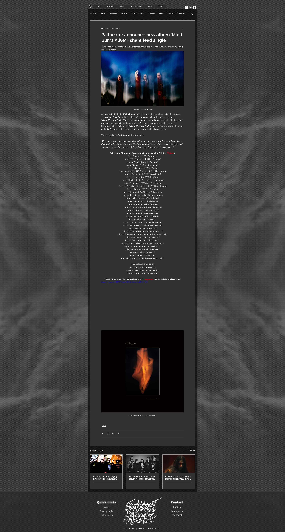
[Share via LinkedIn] (113, 433)
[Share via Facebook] (102, 433)
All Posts (93, 14)
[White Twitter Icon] (190, 7)
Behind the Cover (138, 14)
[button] (192, 14)
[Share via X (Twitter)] (108, 433)
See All (192, 450)
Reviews (124, 14)
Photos (161, 14)
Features (152, 14)
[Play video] (142, 304)
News (103, 14)
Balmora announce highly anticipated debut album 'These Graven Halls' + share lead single (106, 477)
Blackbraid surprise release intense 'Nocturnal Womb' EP (178, 477)
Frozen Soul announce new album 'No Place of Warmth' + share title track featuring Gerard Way (142, 477)
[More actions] (182, 28)
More (170, 14)
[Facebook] (194, 7)
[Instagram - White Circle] (186, 7)
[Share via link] (119, 433)
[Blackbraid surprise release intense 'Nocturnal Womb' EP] (179, 464)
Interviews (113, 14)
